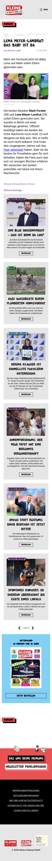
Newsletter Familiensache (26, 766)
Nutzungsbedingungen (26, 795)
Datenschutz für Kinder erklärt (26, 805)
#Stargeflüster (19, 184)
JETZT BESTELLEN (26, 695)
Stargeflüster (20, 35)
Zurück (8, 23)
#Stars (31, 184)
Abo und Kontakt (18, 800)
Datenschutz (35, 800)
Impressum (19, 790)
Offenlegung (32, 790)
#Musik (7, 184)
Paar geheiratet (13, 149)
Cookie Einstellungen (26, 810)
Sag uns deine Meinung (26, 758)
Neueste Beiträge (6, 35)
